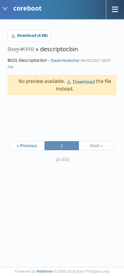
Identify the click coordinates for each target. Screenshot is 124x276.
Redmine (45, 271)
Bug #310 (21, 49)
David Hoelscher (65, 60)
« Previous (27, 145)
